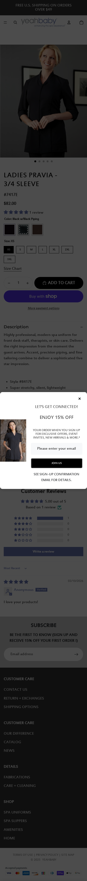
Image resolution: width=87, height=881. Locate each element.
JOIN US (57, 463)
